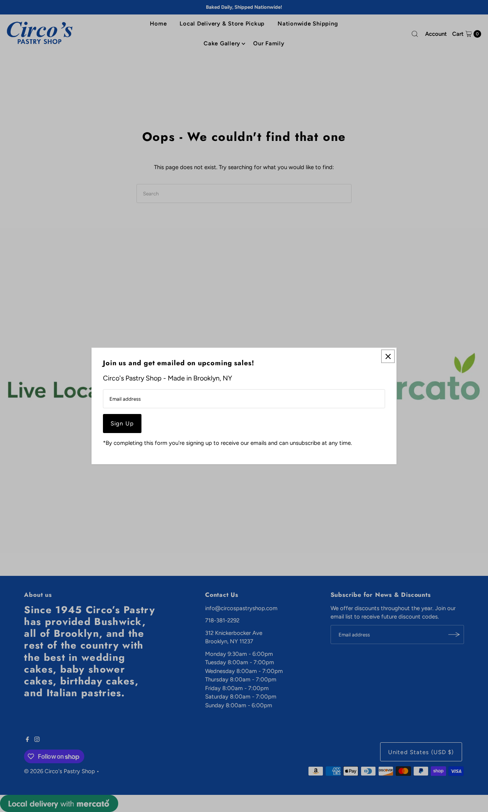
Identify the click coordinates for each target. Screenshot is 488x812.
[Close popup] (388, 356)
